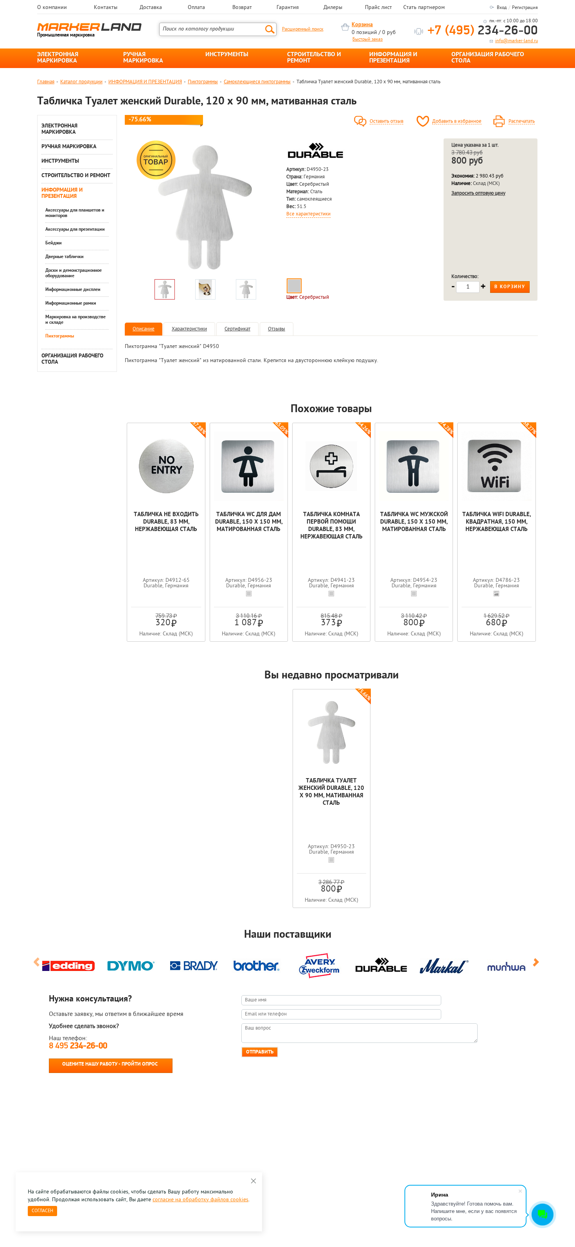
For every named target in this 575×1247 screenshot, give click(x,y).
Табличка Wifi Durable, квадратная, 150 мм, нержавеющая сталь (496, 522)
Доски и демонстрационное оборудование (73, 273)
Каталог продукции (81, 82)
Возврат (242, 8)
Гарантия (288, 8)
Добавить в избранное (457, 121)
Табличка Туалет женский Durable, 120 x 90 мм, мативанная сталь (331, 792)
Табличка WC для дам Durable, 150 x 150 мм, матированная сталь (248, 522)
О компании (52, 8)
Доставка (151, 8)
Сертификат (237, 329)
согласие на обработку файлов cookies (200, 1200)
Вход (502, 7)
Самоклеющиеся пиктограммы (257, 82)
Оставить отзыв (386, 121)
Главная (45, 82)
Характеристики (189, 329)
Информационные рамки (70, 303)
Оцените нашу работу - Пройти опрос (110, 1064)
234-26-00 (483, 31)
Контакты (105, 8)
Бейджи (53, 243)
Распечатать (522, 121)
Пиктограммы (203, 82)
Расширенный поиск (302, 29)
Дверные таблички (64, 257)
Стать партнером (424, 8)
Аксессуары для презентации (75, 229)
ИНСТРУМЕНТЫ (226, 55)
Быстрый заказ (367, 39)
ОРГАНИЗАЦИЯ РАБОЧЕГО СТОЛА (487, 58)
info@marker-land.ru (516, 41)
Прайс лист (378, 8)
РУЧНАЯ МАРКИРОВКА (143, 58)
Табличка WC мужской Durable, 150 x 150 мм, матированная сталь (414, 522)
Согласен (42, 1211)
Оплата (196, 8)
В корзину (509, 287)
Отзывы (276, 329)
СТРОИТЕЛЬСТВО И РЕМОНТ (314, 58)
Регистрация (525, 7)
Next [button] (537, 965)
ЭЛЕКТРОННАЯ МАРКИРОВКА (57, 58)
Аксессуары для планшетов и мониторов (74, 213)
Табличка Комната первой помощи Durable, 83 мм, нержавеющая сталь (331, 526)
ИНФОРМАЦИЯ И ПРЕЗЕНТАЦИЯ (393, 58)
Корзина (362, 25)
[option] (205, 206)
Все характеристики (308, 214)
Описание (144, 329)
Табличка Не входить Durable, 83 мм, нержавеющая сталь (166, 522)
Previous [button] (37, 965)
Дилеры (332, 8)
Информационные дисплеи (73, 290)
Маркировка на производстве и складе (75, 320)
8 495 (78, 1046)
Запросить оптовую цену (478, 193)
